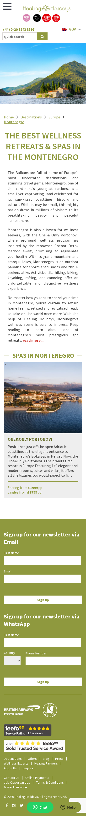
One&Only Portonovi (30, 439)
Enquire (28, 768)
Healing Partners (46, 763)
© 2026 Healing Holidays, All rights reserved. (35, 797)
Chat (43, 807)
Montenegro (14, 121)
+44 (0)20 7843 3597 (18, 29)
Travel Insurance (15, 787)
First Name (11, 553)
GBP (72, 29)
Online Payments (37, 777)
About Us (10, 768)
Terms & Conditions (50, 782)
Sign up (43, 600)
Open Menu (7, 6)
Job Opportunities (17, 782)
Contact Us (11, 777)
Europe (54, 117)
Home (9, 117)
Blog (46, 758)
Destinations (31, 117)
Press (59, 758)
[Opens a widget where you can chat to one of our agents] (68, 808)
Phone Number (36, 653)
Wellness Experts (16, 763)
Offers (32, 758)
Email (7, 571)
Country (9, 653)
